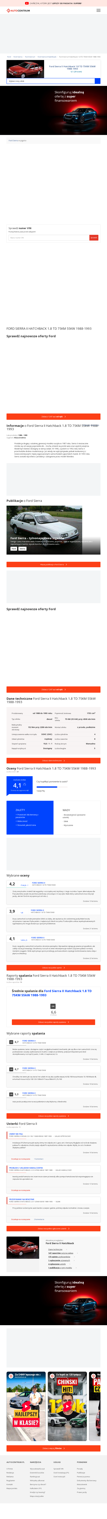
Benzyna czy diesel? (38, 1484)
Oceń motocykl (59, 1476)
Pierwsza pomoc (83, 1476)
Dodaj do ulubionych (90, 425)
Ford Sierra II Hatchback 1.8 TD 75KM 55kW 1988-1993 (72, 67)
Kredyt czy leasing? (37, 1492)
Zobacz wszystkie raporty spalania (52, 1116)
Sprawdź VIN (58, 1469)
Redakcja (10, 1472)
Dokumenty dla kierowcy (86, 1480)
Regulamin (11, 1480)
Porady (80, 1469)
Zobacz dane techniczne (52, 760)
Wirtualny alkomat (37, 1480)
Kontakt (10, 1484)
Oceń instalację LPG (61, 1472)
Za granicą (81, 1488)
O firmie (10, 1469)
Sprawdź (94, 238)
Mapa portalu (12, 1488)
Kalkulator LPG (36, 1488)
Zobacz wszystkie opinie (52, 968)
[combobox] (53, 81)
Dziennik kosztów (37, 1472)
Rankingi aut (35, 1476)
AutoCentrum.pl (18, 11)
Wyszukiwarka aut (37, 1469)
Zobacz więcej (52, 1448)
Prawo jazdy (82, 1492)
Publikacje (81, 1472)
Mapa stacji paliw (37, 1496)
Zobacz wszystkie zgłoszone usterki (52, 1228)
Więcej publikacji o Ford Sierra (52, 564)
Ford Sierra (13, 140)
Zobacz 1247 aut (52, 416)
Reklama (10, 1476)
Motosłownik (82, 1484)
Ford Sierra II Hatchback (60, 1243)
